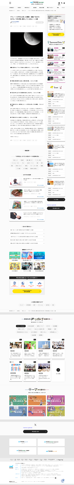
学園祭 (42, 165)
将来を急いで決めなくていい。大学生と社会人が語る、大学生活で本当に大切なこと (59, 72)
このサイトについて (12, 459)
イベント (63, 7)
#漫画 (25, 182)
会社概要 (23, 481)
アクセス (26, 481)
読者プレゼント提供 (31, 459)
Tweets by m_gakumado (27, 427)
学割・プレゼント (50, 7)
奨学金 (26, 165)
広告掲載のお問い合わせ (36, 459)
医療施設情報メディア (43, 471)
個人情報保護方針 (42, 481)
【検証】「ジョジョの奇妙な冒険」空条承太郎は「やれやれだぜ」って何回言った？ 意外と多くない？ (33, 202)
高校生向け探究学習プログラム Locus (32, 467)
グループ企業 (37, 481)
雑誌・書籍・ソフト (30, 470)
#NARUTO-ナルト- (27, 193)
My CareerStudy (33, 471)
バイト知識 (18, 168)
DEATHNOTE (29, 26)
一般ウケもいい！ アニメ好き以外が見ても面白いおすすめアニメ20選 (24, 236)
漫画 (20, 26)
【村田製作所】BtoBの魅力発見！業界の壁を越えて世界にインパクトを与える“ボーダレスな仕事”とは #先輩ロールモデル (59, 183)
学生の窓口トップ (11, 10)
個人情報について (18, 459)
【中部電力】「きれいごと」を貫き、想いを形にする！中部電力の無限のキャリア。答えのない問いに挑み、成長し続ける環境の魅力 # (59, 112)
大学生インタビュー (18, 165)
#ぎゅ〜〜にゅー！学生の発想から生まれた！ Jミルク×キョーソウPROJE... (29, 354)
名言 (33, 26)
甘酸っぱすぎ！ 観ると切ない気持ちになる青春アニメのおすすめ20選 (24, 243)
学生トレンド (24, 10)
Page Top (60, 459)
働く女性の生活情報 (24, 470)
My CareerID (37, 471)
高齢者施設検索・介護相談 (37, 472)
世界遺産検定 (42, 470)
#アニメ (35, 206)
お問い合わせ (22, 459)
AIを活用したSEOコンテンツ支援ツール (27, 472)
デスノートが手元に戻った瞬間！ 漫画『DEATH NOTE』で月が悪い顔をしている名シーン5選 (42, 10)
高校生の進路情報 (24, 467)
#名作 (35, 182)
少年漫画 (24, 26)
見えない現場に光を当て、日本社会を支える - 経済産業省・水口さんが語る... (59, 80)
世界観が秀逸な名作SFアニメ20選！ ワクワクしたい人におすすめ (23, 233)
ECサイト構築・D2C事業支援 (26, 471)
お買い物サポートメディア (51, 471)
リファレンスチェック (53, 477)
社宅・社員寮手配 (46, 477)
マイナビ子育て (53, 470)
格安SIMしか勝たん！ (34, 168)
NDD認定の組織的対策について (51, 459)
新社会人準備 (41, 7)
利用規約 (15, 459)
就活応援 (34, 7)
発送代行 (35, 477)
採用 (34, 481)
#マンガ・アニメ (29, 182)
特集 (58, 7)
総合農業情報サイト (47, 470)
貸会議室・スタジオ (40, 477)
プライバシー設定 (41, 459)
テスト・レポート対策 (34, 165)
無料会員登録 (27, 291)
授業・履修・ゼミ (30, 160)
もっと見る (56, 199)
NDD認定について (45, 459)
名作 (36, 26)
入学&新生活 (11, 7)
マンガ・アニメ (16, 26)
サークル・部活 (38, 160)
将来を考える (27, 7)
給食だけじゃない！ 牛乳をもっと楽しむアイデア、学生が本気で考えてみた (58, 354)
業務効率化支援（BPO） (29, 477)
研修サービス (23, 477)
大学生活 (19, 7)
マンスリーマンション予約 (59, 471)
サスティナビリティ (30, 481)
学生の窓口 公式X (56, 208)
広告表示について (26, 459)
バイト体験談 (25, 168)
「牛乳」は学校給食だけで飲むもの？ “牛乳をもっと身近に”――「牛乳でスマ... (44, 354)
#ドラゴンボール (26, 216)
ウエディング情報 (36, 470)
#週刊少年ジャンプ (34, 193)
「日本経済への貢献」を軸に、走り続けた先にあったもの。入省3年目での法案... (59, 58)
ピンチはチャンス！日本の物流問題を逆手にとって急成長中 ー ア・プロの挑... (59, 65)
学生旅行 (22, 160)
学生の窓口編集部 (15, 21)
